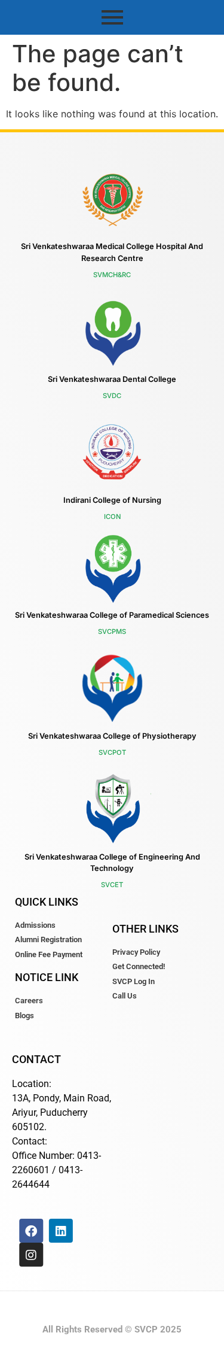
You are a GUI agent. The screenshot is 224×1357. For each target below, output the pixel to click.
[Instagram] (31, 1255)
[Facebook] (31, 1231)
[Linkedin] (61, 1231)
